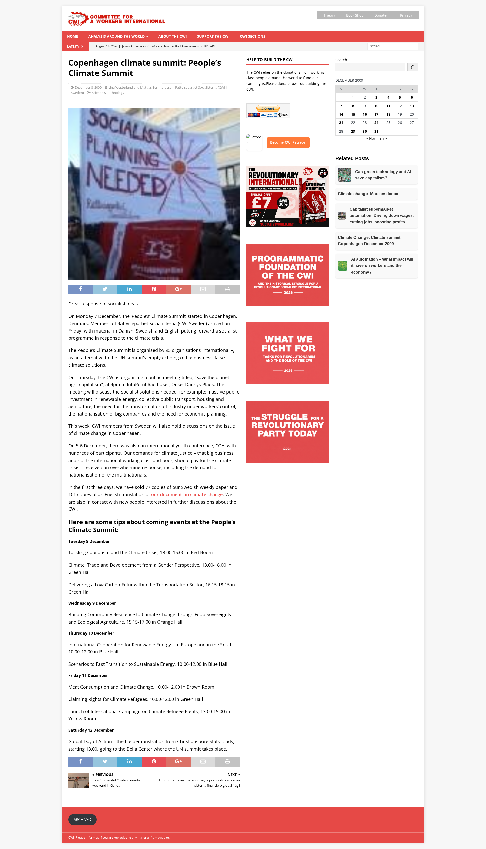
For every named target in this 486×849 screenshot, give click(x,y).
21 (341, 122)
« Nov (371, 138)
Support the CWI (213, 36)
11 (388, 105)
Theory (329, 15)
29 (353, 131)
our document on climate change (187, 494)
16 (365, 114)
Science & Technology (108, 92)
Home (72, 36)
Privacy (406, 15)
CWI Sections (252, 36)
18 (388, 114)
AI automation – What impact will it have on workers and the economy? (382, 265)
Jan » (383, 138)
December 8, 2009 (88, 87)
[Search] (412, 67)
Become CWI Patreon (288, 142)
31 (376, 131)
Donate (380, 15)
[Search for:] (392, 46)
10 (376, 105)
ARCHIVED (82, 819)
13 (412, 105)
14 (341, 114)
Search (341, 59)
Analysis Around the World (116, 36)
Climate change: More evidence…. (370, 194)
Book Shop (355, 15)
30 (365, 131)
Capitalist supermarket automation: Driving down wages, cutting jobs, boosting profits (382, 215)
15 (353, 114)
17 (376, 114)
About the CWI (172, 36)
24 (376, 122)
